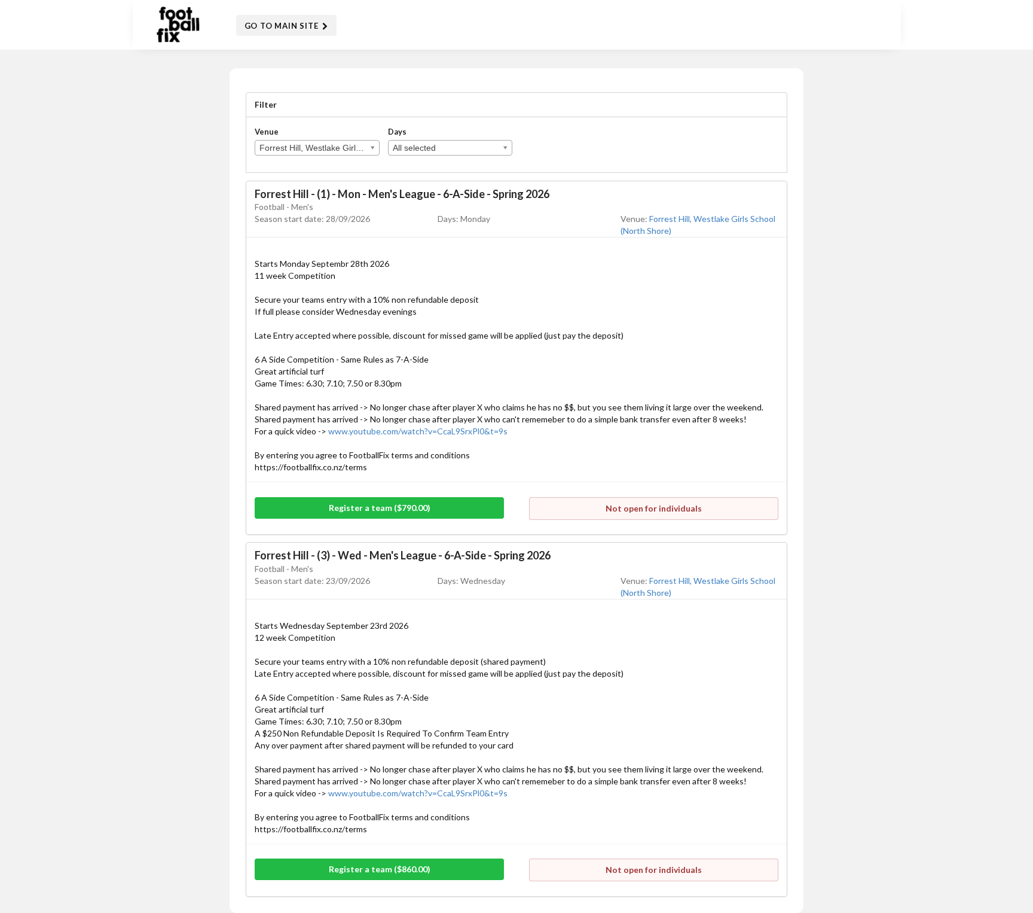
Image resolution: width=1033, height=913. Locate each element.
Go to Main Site (283, 26)
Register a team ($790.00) (379, 508)
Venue (267, 131)
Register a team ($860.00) (379, 869)
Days (397, 131)
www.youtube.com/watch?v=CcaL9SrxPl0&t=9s (418, 431)
